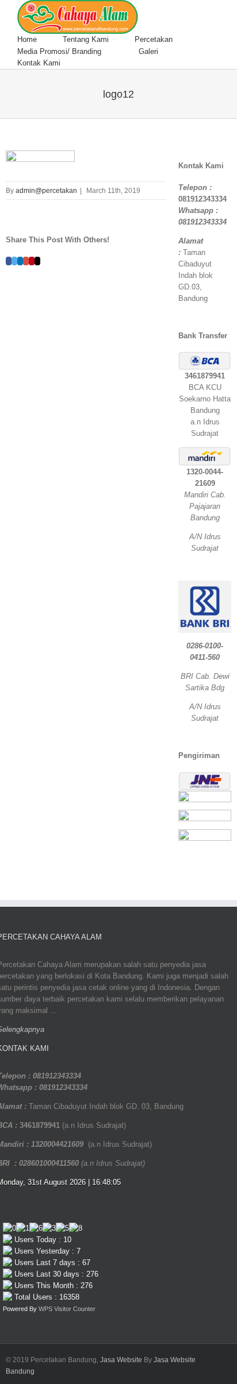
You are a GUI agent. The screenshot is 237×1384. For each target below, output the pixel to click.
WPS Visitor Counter (67, 1308)
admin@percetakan (46, 191)
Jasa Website (121, 1360)
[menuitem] (40, 39)
